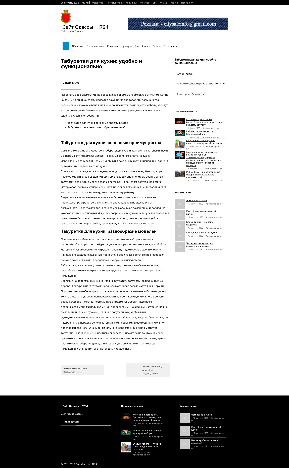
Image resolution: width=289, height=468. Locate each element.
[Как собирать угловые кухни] (180, 236)
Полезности (187, 2)
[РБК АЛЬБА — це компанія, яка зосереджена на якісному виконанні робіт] (180, 174)
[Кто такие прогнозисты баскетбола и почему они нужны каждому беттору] (180, 121)
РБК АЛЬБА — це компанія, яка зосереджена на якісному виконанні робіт (203, 175)
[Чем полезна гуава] (180, 204)
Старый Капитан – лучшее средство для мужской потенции (204, 141)
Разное (174, 2)
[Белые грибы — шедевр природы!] (180, 226)
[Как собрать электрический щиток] (180, 215)
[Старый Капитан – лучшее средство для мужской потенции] (180, 144)
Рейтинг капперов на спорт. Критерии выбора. (201, 132)
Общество (97, 2)
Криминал (131, 2)
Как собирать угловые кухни (201, 232)
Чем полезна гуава (196, 200)
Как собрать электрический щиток (201, 212)
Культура (144, 2)
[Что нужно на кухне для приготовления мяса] (180, 247)
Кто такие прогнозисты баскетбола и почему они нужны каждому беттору (204, 122)
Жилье (163, 2)
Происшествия (114, 2)
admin (189, 73)
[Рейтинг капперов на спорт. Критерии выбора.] (180, 133)
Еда (155, 2)
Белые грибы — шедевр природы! (199, 223)
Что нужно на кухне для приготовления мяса (199, 244)
